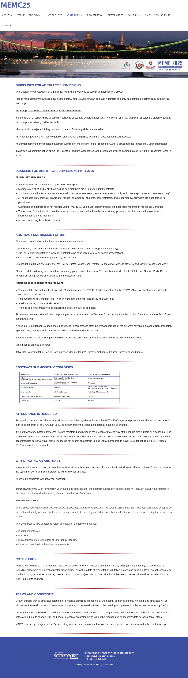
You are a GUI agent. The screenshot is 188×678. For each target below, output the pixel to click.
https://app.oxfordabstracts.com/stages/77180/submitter (48, 110)
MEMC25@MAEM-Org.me (87, 574)
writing (51, 493)
